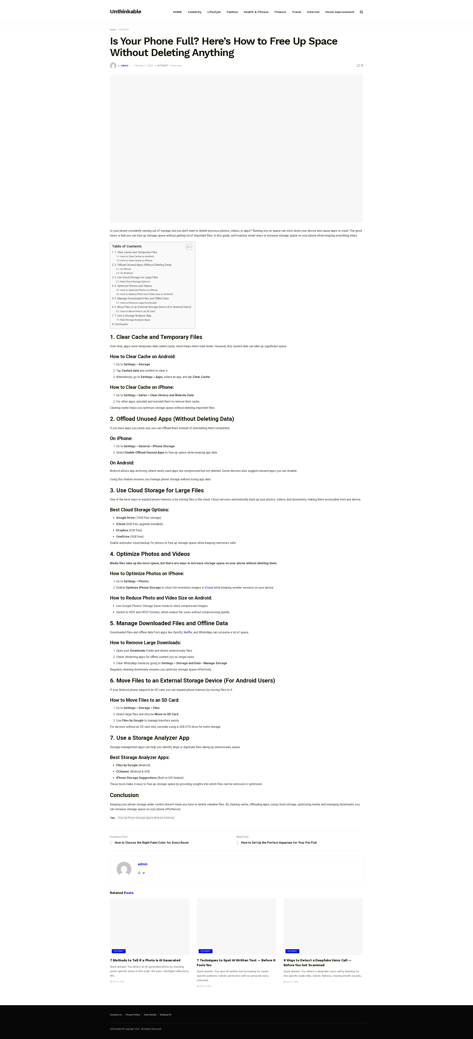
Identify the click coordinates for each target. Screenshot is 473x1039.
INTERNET (124, 29)
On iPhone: (126, 269)
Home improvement (340, 12)
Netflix (188, 632)
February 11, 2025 (143, 65)
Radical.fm (165, 1014)
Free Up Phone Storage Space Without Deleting (146, 817)
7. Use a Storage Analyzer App (133, 315)
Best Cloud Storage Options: (135, 281)
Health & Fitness (256, 12)
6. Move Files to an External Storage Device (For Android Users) (153, 307)
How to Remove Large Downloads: (138, 302)
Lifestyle (214, 12)
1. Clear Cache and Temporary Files (136, 252)
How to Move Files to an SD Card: (137, 311)
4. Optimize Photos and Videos (133, 286)
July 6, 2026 (118, 981)
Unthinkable (125, 12)
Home (113, 29)
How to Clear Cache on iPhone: (136, 260)
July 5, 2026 (204, 986)
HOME (177, 12)
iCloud (209, 587)
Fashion (232, 12)
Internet (313, 12)
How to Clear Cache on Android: (137, 256)
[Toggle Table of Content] (187, 247)
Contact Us (116, 1014)
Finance (280, 12)
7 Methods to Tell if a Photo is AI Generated (145, 960)
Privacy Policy (133, 1014)
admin (124, 65)
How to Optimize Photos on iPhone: (139, 290)
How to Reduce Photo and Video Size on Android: (146, 294)
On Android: (126, 273)
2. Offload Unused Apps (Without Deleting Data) (143, 264)
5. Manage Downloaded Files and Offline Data (142, 298)
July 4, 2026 (291, 982)
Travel (296, 12)
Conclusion (121, 324)
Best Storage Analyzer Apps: (135, 319)
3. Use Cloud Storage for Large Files (136, 277)
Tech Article (150, 1014)
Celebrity (195, 12)
